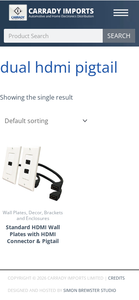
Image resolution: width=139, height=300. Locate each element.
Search (119, 36)
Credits (116, 278)
